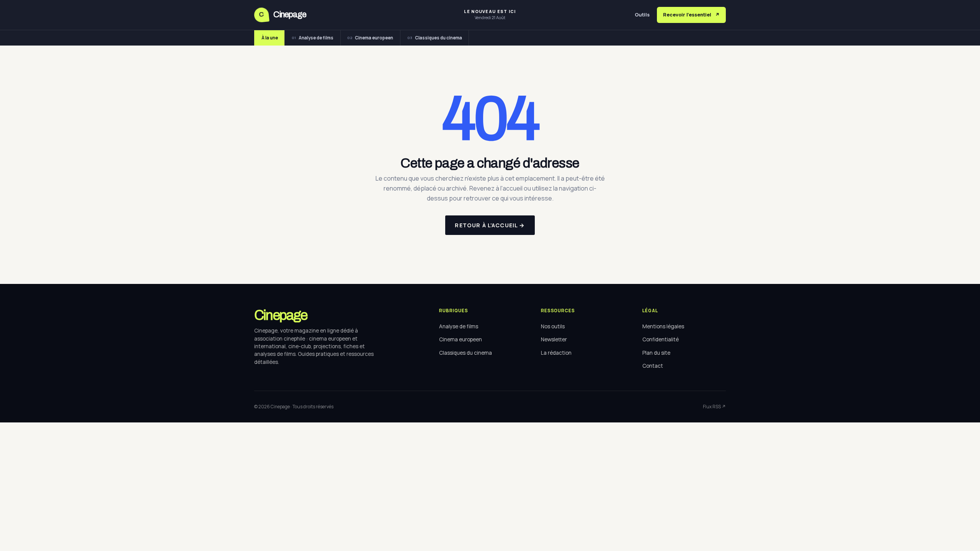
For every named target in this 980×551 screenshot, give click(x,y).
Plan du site (656, 352)
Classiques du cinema (434, 38)
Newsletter (554, 339)
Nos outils (553, 326)
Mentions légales (663, 326)
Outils (642, 14)
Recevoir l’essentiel (691, 14)
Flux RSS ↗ (714, 406)
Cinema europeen (370, 38)
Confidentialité (660, 339)
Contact (652, 365)
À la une (269, 38)
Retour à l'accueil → (490, 225)
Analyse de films (312, 38)
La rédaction (556, 352)
